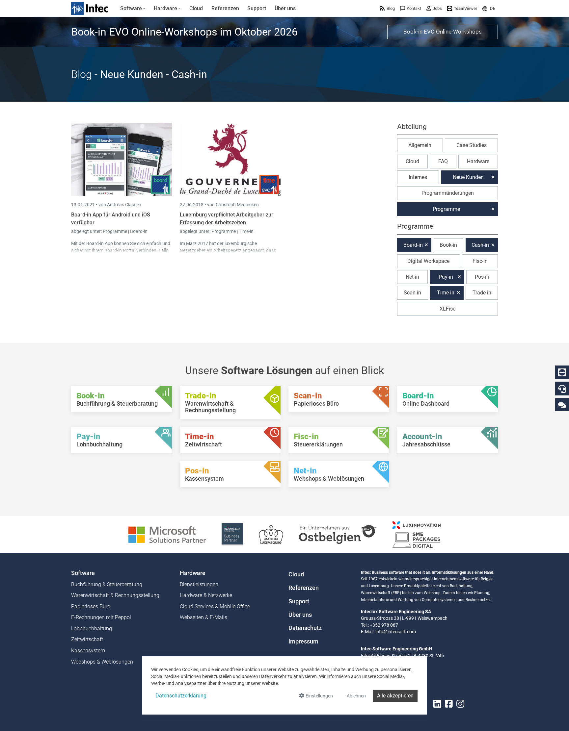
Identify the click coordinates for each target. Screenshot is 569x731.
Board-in (139, 231)
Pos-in (482, 277)
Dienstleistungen (199, 584)
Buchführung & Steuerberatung (106, 584)
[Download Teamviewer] (562, 372)
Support (298, 601)
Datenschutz (305, 628)
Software (83, 573)
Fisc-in (480, 261)
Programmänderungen (447, 193)
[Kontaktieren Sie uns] (562, 404)
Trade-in (482, 293)
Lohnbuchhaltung (91, 628)
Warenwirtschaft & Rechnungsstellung (115, 595)
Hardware (478, 161)
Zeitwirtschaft (87, 639)
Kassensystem (88, 650)
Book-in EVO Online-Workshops (442, 31)
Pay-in (446, 277)
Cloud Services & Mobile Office (215, 606)
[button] (489, 8)
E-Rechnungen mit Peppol (101, 617)
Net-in (412, 277)
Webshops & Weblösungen (102, 662)
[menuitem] (133, 8)
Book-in (448, 245)
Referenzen (303, 588)
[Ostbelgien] (338, 534)
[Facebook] (449, 704)
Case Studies (471, 145)
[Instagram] (460, 704)
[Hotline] (562, 389)
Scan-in (412, 293)
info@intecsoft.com (395, 631)
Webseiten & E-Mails (203, 617)
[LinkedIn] (437, 704)
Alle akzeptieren (395, 696)
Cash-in (480, 245)
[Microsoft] (167, 534)
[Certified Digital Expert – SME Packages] (417, 534)
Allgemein (419, 145)
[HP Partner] (232, 534)
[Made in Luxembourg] (271, 534)
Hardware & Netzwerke (206, 595)
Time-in (246, 231)
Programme (115, 231)
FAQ (443, 161)
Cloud (412, 161)
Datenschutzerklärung (180, 696)
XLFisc (447, 309)
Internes (418, 177)
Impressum (303, 641)
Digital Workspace (428, 261)
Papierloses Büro (90, 606)
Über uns (300, 615)
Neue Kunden (468, 177)
